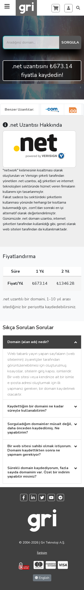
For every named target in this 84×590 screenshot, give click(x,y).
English (43, 578)
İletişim (42, 553)
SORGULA (70, 42)
